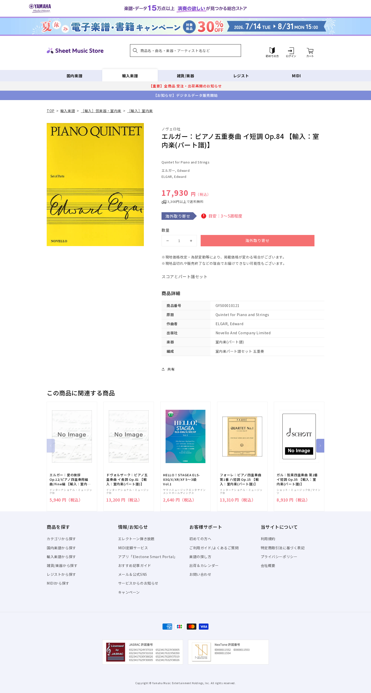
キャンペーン (129, 592)
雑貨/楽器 (185, 75)
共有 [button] (171, 369)
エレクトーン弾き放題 (136, 538)
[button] (185, 50)
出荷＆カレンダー (204, 565)
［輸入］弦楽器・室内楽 (101, 110)
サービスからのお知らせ (138, 583)
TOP (51, 110)
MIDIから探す (58, 583)
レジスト (241, 75)
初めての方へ (200, 538)
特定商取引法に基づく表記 (283, 547)
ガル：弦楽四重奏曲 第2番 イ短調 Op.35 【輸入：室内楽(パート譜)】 (297, 479)
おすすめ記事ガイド (134, 565)
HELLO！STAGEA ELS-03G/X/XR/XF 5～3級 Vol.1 (181, 479)
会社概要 (268, 565)
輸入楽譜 (130, 75)
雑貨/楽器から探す (62, 565)
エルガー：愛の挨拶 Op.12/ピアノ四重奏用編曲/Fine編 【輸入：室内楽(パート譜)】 (70, 480)
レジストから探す (61, 574)
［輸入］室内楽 (140, 110)
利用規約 (268, 538)
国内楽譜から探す (61, 547)
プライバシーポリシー (279, 556)
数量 (166, 230)
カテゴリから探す (61, 538)
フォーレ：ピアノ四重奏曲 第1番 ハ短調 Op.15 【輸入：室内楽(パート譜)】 (240, 479)
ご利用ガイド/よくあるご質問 (213, 547)
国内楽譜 (74, 75)
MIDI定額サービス (133, 547)
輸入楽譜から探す (61, 556)
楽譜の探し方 (200, 556)
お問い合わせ (200, 574)
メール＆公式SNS (132, 574)
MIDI (296, 75)
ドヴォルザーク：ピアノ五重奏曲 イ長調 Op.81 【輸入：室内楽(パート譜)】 (127, 479)
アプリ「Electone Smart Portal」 (148, 556)
